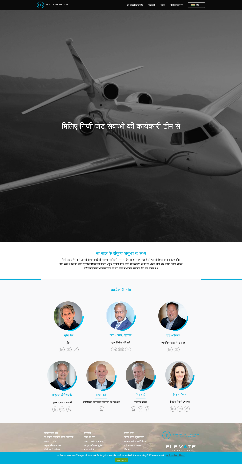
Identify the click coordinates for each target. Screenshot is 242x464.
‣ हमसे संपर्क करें (50, 433)
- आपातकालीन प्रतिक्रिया (134, 441)
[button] (144, 5)
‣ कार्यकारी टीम (49, 441)
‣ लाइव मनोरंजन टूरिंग (92, 445)
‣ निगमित (86, 433)
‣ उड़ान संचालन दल (52, 445)
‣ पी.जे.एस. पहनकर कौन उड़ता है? (58, 437)
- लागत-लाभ (128, 433)
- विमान (125, 449)
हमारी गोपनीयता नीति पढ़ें (175, 455)
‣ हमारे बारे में (88, 449)
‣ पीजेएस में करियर (51, 449)
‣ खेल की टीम (88, 437)
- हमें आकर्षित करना (131, 445)
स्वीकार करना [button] (121, 460)
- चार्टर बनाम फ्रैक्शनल (133, 437)
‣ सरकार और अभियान (92, 441)
